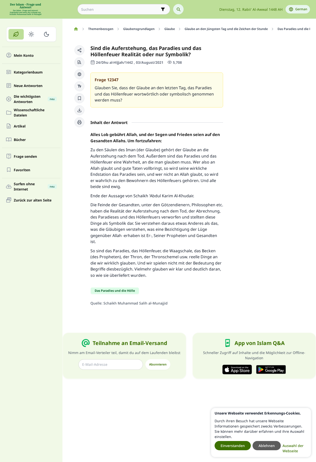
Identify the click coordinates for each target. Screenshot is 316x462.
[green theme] (16, 34)
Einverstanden (233, 445)
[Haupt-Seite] (75, 29)
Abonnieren (158, 364)
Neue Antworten (28, 85)
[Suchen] (178, 9)
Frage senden (25, 156)
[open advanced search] (162, 9)
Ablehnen (267, 445)
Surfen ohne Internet (34, 187)
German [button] (301, 9)
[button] (79, 50)
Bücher (20, 139)
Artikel (19, 126)
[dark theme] (46, 34)
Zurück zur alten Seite (32, 200)
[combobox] (120, 9)
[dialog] (261, 432)
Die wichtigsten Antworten (34, 99)
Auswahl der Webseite (293, 448)
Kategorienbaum (28, 72)
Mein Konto (24, 55)
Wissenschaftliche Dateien (29, 113)
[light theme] (31, 34)
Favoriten (22, 170)
